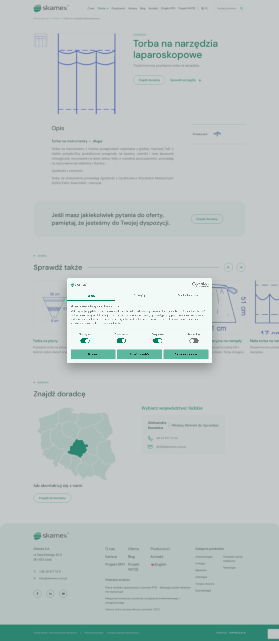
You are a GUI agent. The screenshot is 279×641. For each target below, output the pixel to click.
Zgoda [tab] (91, 295)
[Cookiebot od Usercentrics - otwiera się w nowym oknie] (194, 284)
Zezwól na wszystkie (186, 354)
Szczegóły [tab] (139, 295)
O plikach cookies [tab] (188, 295)
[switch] (121, 340)
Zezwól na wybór (139, 354)
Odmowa (93, 354)
